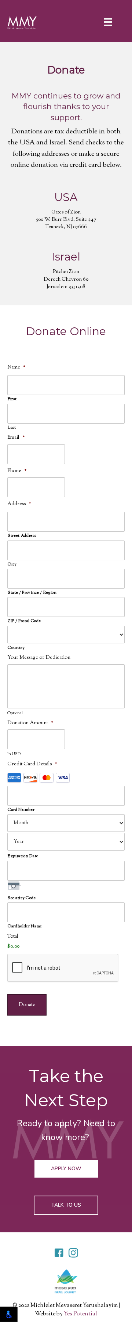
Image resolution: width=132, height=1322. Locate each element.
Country (16, 648)
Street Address (22, 536)
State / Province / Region (32, 593)
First (12, 399)
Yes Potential (80, 1314)
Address (19, 504)
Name (16, 367)
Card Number (21, 810)
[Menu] (112, 22)
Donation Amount (30, 723)
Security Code (22, 898)
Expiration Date (23, 856)
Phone (17, 471)
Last (12, 428)
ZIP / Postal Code (24, 621)
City (12, 564)
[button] (66, 1168)
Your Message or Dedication (38, 657)
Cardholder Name (25, 926)
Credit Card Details (32, 764)
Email (16, 437)
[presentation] (63, 968)
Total (12, 936)
